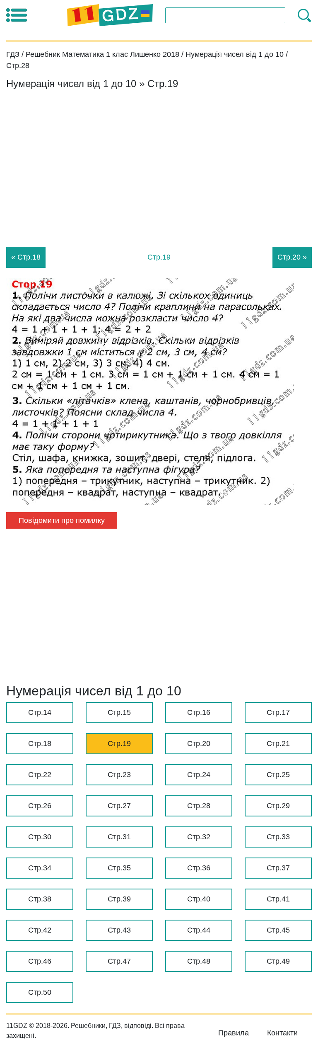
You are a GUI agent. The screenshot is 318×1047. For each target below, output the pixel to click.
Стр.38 (39, 899)
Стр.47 (119, 961)
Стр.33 (278, 837)
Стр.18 (39, 743)
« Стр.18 (26, 257)
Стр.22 (39, 774)
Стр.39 (119, 899)
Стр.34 (39, 868)
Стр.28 (198, 806)
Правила (233, 1033)
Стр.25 (278, 774)
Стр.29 (278, 806)
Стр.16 (198, 712)
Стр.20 (198, 743)
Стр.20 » (292, 257)
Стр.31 (119, 837)
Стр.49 (278, 961)
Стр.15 (119, 712)
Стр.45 (278, 930)
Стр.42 (39, 930)
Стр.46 (39, 961)
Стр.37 (278, 868)
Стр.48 (198, 961)
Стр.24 (198, 774)
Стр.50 (39, 992)
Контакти (282, 1033)
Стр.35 (119, 868)
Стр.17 (278, 712)
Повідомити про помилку (62, 520)
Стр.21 (278, 743)
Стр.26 (39, 806)
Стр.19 (119, 743)
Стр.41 (278, 899)
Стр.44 (198, 930)
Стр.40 (198, 899)
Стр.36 (198, 868)
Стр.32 (198, 837)
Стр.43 (119, 930)
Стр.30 (39, 837)
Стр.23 (119, 774)
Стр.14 (39, 712)
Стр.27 (119, 806)
